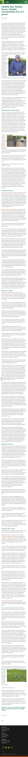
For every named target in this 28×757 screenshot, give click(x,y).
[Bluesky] (5, 747)
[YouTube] (8, 747)
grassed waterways (6, 157)
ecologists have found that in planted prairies (15, 338)
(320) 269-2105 (4, 730)
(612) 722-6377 (4, 743)
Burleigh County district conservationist (15, 116)
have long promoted (11, 294)
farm (12, 241)
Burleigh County (7, 302)
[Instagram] (11, 747)
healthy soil (9, 80)
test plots (10, 312)
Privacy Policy (3, 751)
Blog (6, 715)
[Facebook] (3, 747)
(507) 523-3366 (4, 737)
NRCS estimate (6, 556)
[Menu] (26, 2)
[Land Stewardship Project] (11, 2)
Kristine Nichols (5, 209)
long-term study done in (7, 600)
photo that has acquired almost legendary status (15, 192)
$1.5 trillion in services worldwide (16, 534)
